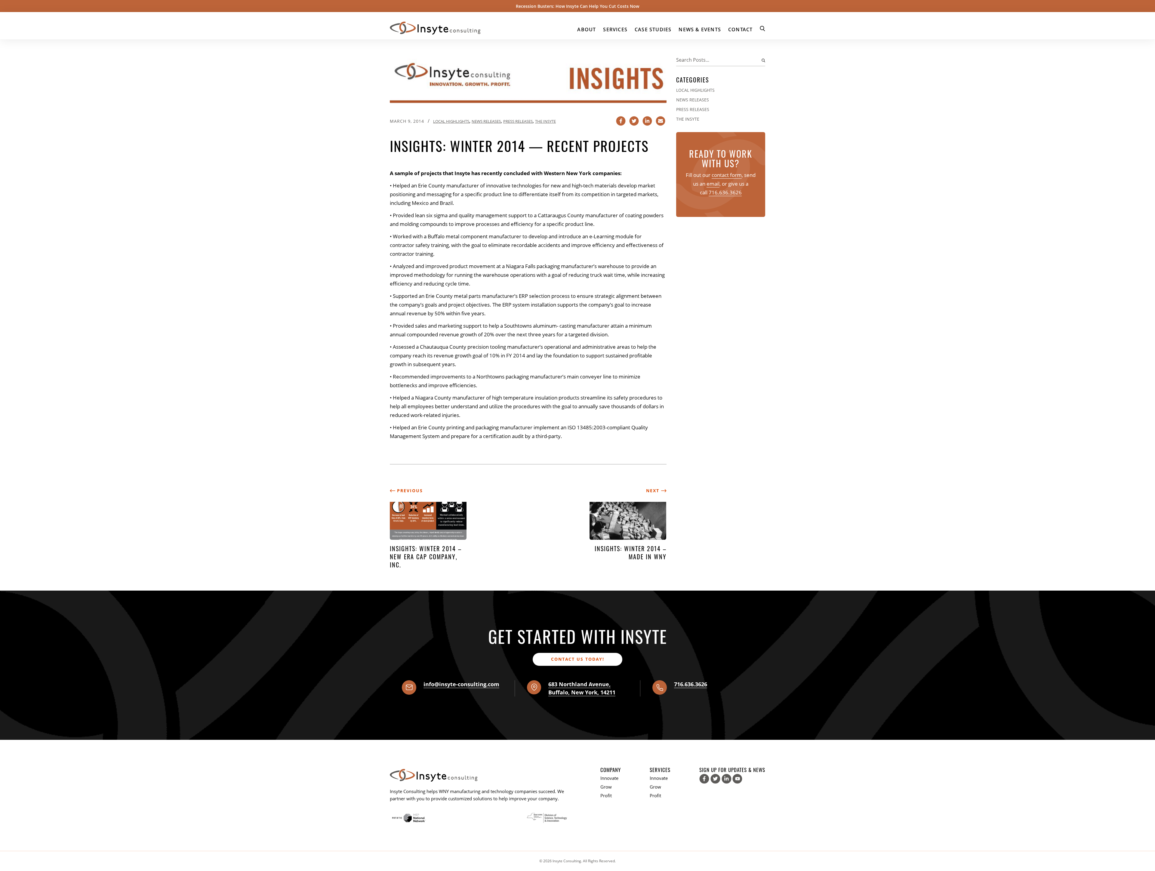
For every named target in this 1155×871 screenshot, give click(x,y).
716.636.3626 (725, 192)
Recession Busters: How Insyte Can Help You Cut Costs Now (577, 6)
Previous (409, 490)
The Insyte (545, 121)
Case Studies (653, 29)
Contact (740, 29)
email (713, 183)
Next (653, 490)
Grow (606, 787)
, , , (581, 688)
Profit (606, 795)
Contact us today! (577, 659)
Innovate (609, 778)
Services (615, 29)
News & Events (700, 29)
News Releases (486, 121)
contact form (727, 174)
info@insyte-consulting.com (461, 684)
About (586, 29)
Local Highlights (451, 121)
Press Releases (518, 121)
